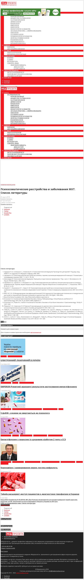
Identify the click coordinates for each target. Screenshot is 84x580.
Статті (6, 13)
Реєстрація (4, 551)
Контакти (7, 78)
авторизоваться (35, 332)
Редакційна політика (10, 537)
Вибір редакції (6, 383)
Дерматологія (15, 22)
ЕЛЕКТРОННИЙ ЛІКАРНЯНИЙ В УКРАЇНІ (20, 360)
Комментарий (5, 505)
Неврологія (14, 25)
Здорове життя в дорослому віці (19, 74)
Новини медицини (8, 185)
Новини (7, 45)
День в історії (19, 67)
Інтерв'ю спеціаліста (32, 462)
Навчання (11, 47)
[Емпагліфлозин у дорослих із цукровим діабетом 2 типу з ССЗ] (13, 434)
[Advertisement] (42, 171)
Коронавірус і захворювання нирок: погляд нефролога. (29, 467)
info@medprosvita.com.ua (56, 571)
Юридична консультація (16, 54)
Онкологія (14, 32)
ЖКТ (5, 322)
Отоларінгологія (16, 34)
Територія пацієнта (11, 70)
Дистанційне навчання (16, 49)
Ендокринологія (16, 40)
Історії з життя (19, 69)
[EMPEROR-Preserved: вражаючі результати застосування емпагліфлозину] (13, 381)
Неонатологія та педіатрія (20, 29)
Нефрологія (14, 27)
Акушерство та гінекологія (20, 18)
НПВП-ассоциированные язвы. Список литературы (18, 503)
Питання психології (18, 43)
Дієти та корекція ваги (15, 72)
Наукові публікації (17, 16)
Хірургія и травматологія (19, 38)
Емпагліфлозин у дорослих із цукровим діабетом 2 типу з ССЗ (33, 439)
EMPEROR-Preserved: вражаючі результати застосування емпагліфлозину (39, 386)
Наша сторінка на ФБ (8, 548)
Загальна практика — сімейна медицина (25, 31)
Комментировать (6, 199)
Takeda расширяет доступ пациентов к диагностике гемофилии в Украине (40, 494)
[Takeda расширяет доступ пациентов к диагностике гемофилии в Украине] (13, 488)
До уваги (7, 51)
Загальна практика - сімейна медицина (27, 409)
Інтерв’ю (10, 58)
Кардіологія (14, 23)
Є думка (10, 60)
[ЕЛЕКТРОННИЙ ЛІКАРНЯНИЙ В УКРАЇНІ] (13, 354)
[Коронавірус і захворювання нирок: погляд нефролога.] (9, 460)
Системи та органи (14, 76)
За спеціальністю (13, 14)
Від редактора (12, 61)
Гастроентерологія (17, 20)
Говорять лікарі (13, 63)
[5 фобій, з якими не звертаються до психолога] (13, 407)
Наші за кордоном (14, 52)
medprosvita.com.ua (22, 573)
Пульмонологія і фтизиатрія (21, 36)
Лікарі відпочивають (18, 65)
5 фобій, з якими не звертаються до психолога (25, 413)
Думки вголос (9, 56)
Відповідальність (9, 538)
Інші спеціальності (17, 41)
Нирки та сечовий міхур (51, 462)
